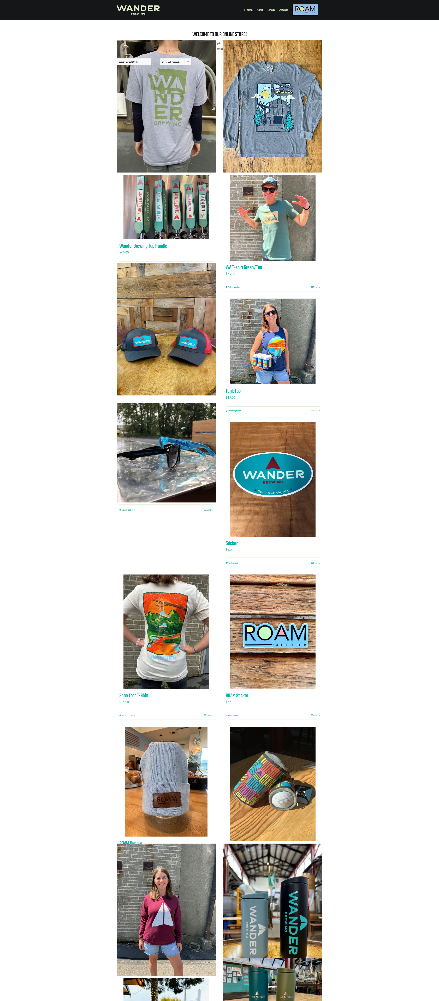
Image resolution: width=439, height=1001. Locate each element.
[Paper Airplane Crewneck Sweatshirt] (166, 909)
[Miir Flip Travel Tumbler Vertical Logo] (272, 909)
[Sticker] (272, 479)
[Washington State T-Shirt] (166, 106)
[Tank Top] (272, 341)
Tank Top (233, 391)
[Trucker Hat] (166, 329)
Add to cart (233, 563)
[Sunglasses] (166, 453)
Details (316, 287)
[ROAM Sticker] (272, 631)
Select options (234, 287)
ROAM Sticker (237, 695)
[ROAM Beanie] (166, 782)
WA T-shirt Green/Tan (244, 267)
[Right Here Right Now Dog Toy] (272, 784)
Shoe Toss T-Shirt (133, 695)
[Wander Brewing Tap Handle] (166, 207)
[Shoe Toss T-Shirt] (166, 631)
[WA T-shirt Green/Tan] (272, 218)
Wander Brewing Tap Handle (143, 246)
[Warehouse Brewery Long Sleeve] (272, 106)
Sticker (232, 543)
